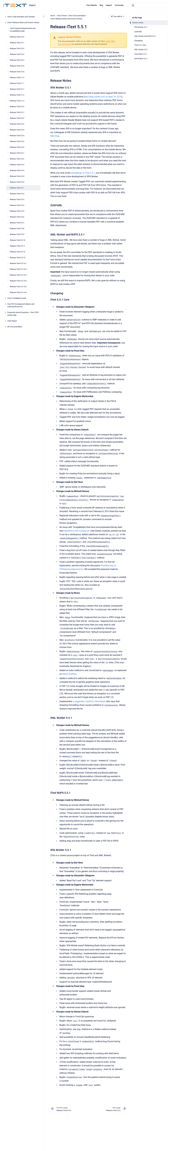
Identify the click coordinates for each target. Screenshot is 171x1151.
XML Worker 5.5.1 (141, 49)
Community (119, 5)
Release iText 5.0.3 (17, 54)
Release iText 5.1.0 (17, 77)
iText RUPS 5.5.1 (140, 54)
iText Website (91, 5)
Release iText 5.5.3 (17, 199)
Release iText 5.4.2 (17, 159)
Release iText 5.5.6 (17, 217)
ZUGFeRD (138, 32)
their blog (54, 136)
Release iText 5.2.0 (17, 106)
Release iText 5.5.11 (17, 246)
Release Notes (137, 23)
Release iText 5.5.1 (17, 188)
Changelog (138, 41)
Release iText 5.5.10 (17, 240)
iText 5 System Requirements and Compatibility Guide (22, 29)
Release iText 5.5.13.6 (18, 292)
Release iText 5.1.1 (17, 83)
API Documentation (14, 327)
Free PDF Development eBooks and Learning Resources (20, 305)
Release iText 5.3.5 (17, 141)
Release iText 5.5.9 (17, 234)
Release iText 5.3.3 (17, 130)
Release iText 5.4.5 (17, 176)
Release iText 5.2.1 (17, 112)
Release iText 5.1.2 (17, 95)
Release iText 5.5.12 (17, 252)
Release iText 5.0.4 (17, 60)
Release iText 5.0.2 (17, 48)
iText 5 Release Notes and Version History (23, 22)
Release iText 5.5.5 (17, 211)
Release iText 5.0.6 (17, 72)
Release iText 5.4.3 (17, 164)
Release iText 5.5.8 (17, 228)
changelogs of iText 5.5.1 (83, 173)
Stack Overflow (69, 674)
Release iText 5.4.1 (17, 153)
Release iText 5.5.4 (17, 205)
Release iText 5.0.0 (17, 37)
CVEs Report (12, 321)
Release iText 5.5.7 (17, 223)
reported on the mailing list (76, 531)
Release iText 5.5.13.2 (18, 269)
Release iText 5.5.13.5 (18, 286)
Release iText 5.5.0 (17, 182)
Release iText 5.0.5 (17, 66)
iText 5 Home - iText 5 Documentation (71, 16)
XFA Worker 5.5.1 (140, 27)
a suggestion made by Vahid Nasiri (89, 701)
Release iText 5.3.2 (17, 124)
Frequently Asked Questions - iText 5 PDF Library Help (23, 313)
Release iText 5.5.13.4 (18, 281)
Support (109, 5)
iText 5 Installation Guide (16, 298)
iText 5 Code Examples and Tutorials (21, 17)
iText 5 (32, 5)
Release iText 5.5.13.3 (18, 275)
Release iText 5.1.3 (17, 101)
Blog (101, 5)
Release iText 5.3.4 (17, 135)
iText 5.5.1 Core (140, 45)
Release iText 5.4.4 (17, 170)
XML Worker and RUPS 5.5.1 (145, 36)
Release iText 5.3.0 (17, 118)
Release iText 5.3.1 (17, 89)
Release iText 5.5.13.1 (18, 263)
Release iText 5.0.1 (17, 42)
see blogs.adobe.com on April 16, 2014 (103, 96)
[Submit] (133, 5)
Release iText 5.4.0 (17, 147)
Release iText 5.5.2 (17, 193)
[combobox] (149, 5)
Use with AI (118, 16)
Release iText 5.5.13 (17, 257)
